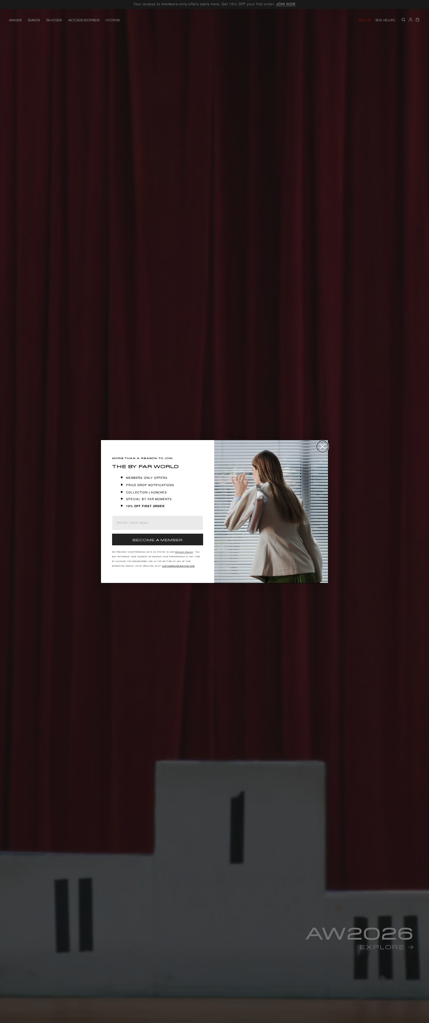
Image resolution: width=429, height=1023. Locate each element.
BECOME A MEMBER (157, 539)
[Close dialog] (322, 446)
